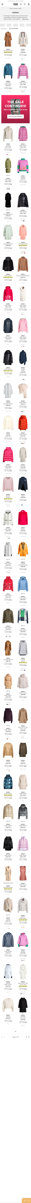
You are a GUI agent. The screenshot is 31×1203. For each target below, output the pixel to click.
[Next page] (26, 1037)
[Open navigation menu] (2, 4)
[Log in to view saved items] (24, 4)
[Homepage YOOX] (15, 4)
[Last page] (28, 1037)
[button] (15, 1031)
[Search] (20, 4)
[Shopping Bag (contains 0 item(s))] (28, 4)
